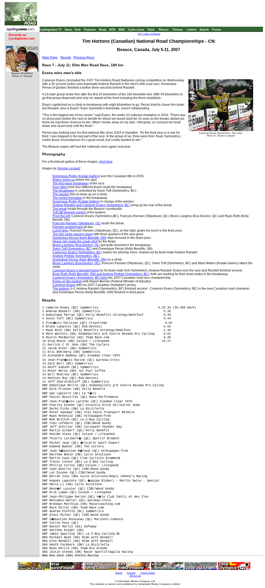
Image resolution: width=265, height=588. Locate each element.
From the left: (62, 216)
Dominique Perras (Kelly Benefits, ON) (79, 238)
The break (60, 209)
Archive (131, 572)
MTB (112, 29)
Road (102, 29)
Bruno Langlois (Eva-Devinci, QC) (76, 245)
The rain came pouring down (73, 234)
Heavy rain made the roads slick (75, 241)
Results (66, 57)
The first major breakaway (71, 183)
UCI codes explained (149, 34)
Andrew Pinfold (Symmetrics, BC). (76, 256)
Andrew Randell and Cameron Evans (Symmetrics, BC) (91, 205)
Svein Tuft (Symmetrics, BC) (72, 248)
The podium (61, 288)
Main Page (49, 57)
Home (118, 572)
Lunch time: (61, 230)
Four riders (60, 187)
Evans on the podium (67, 281)
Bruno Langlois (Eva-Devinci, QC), (77, 263)
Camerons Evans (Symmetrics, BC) (77, 252)
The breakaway (63, 190)
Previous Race (84, 57)
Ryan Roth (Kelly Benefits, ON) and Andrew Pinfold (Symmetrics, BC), (101, 274)
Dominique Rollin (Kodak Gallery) (76, 176)
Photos (163, 29)
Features (90, 29)
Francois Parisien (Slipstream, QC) (77, 223)
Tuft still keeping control (69, 212)
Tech (77, 29)
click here (106, 161)
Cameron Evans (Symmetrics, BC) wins (80, 277)
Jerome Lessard (68, 168)
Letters (191, 29)
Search (204, 29)
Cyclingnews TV (51, 29)
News (68, 29)
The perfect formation (67, 198)
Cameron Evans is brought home (76, 270)
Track (150, 29)
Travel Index (147, 572)
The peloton (61, 194)
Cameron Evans (64, 285)
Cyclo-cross (136, 29)
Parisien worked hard (68, 227)
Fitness (178, 29)
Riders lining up (64, 180)
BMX (122, 29)
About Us (135, 575)
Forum (216, 29)
